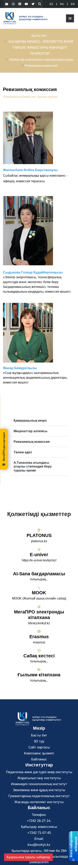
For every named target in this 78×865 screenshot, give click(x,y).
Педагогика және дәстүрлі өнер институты (39, 772)
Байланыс (39, 759)
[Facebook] (20, 4)
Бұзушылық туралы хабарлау (28, 857)
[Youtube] (26, 4)
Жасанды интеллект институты (39, 802)
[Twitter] (33, 4)
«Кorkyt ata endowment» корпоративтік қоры (41, 59)
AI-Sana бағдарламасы (39, 573)
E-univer (39, 554)
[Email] (6, 4)
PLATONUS (39, 535)
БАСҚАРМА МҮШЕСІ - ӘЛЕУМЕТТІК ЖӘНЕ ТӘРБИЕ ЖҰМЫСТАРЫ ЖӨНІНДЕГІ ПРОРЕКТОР (41, 47)
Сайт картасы (39, 747)
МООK (39, 592)
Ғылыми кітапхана (39, 674)
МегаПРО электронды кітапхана (39, 614)
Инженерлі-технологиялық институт (39, 784)
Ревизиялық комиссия (32, 441)
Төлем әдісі (23, 452)
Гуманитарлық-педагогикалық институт (39, 796)
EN (73, 4)
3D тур (39, 741)
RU (62, 4)
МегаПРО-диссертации (3, 446)
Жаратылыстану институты (39, 778)
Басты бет (39, 35)
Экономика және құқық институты (39, 790)
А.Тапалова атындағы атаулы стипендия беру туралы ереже (33, 466)
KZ (51, 4)
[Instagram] (13, 4)
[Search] (39, 4)
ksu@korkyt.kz (39, 845)
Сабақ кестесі (39, 655)
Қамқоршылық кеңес (30, 420)
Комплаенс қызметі (39, 753)
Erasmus (39, 636)
